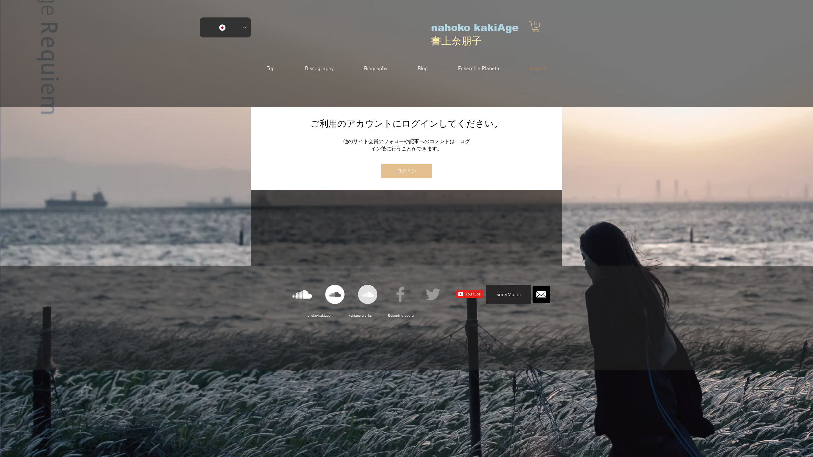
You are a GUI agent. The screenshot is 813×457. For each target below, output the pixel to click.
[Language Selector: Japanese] (225, 27)
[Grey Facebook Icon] (400, 294)
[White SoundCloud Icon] (302, 294)
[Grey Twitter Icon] (433, 294)
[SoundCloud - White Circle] (335, 294)
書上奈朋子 (456, 41)
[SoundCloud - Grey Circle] (367, 294)
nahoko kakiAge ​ (475, 27)
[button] (535, 26)
